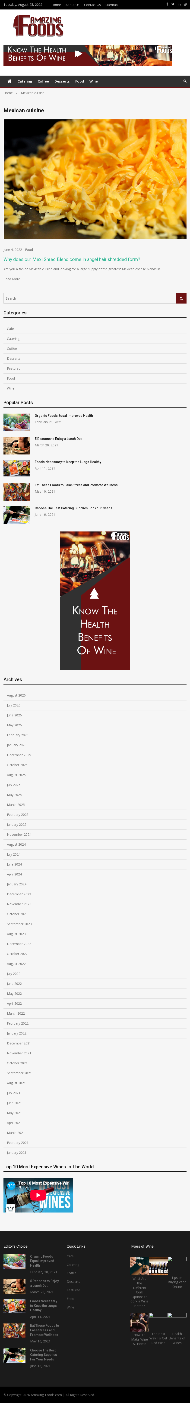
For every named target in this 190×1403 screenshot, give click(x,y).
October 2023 (17, 914)
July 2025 (13, 785)
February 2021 (17, 1142)
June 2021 (14, 1103)
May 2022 (14, 993)
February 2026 (17, 735)
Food (79, 81)
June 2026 (14, 715)
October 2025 (17, 765)
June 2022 (14, 983)
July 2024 (13, 854)
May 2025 (14, 794)
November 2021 (19, 1053)
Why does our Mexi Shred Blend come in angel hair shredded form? (71, 259)
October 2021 (17, 1063)
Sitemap (111, 5)
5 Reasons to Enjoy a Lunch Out (58, 439)
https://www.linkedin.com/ (179, 4)
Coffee (43, 81)
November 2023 (19, 904)
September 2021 (19, 1073)
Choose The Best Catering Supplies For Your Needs (73, 508)
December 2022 (19, 944)
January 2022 (16, 1033)
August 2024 (16, 844)
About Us (72, 5)
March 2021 (16, 1132)
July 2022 (13, 973)
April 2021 (14, 1123)
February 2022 (17, 1023)
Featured (13, 368)
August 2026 (16, 695)
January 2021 (16, 1152)
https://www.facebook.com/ (167, 4)
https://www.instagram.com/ (185, 4)
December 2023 (19, 894)
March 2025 (16, 804)
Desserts (62, 81)
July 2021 (13, 1093)
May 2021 (14, 1113)
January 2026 (16, 745)
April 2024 (14, 874)
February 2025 (17, 814)
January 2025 (16, 824)
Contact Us (92, 5)
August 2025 (16, 775)
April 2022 (14, 1003)
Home (56, 5)
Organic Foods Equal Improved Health (64, 416)
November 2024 (19, 834)
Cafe (10, 328)
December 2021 (19, 1043)
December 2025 (19, 755)
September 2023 (19, 924)
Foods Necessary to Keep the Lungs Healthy (68, 462)
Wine (93, 81)
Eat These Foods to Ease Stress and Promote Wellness (76, 485)
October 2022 (17, 954)
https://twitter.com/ (172, 4)
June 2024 (14, 864)
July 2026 (13, 705)
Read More (11, 279)
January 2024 (16, 884)
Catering (25, 81)
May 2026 (14, 725)
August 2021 (16, 1083)
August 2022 (16, 963)
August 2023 (16, 934)
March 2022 (16, 1013)
